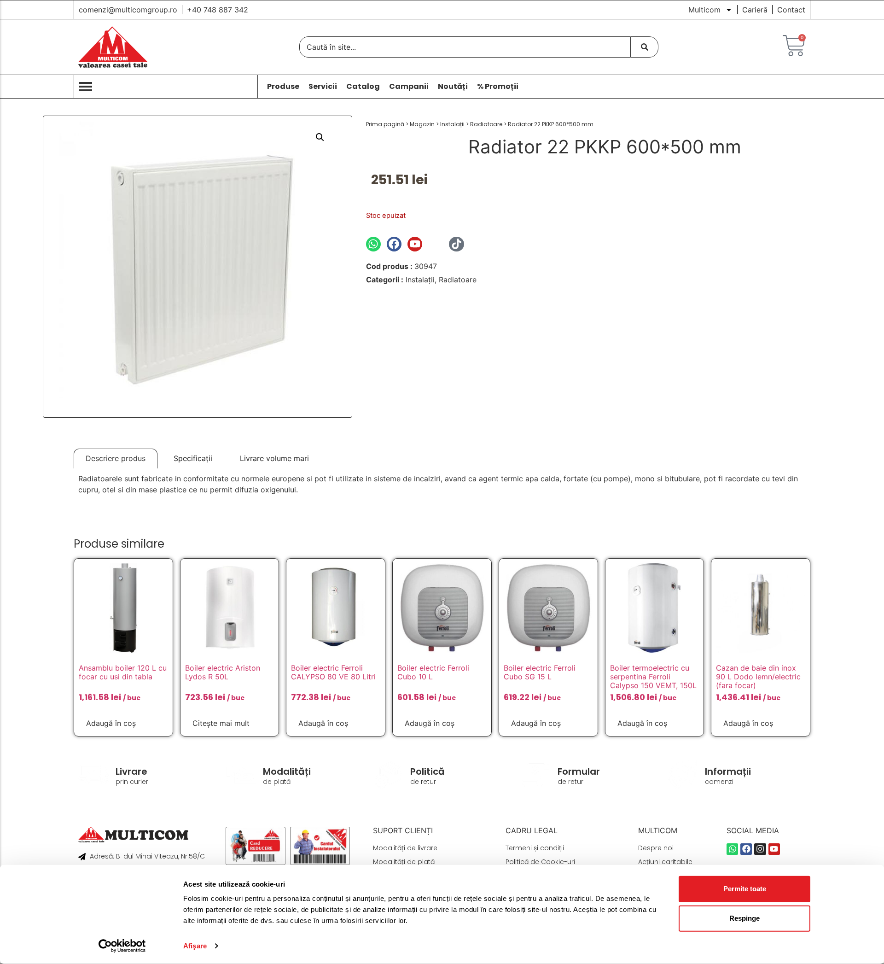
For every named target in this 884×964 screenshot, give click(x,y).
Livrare (131, 771)
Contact (791, 9)
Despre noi (656, 848)
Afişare (195, 946)
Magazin (422, 124)
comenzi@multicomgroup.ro (128, 9)
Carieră (755, 9)
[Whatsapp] (373, 244)
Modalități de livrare (405, 848)
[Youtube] (414, 244)
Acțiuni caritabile (665, 861)
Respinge (744, 918)
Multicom (704, 9)
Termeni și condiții (535, 848)
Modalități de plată (404, 861)
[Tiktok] (456, 244)
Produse (283, 86)
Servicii (322, 86)
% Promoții (497, 86)
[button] (320, 137)
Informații (728, 771)
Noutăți (453, 86)
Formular (579, 771)
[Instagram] (435, 244)
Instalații (452, 124)
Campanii (409, 86)
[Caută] (644, 47)
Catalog (363, 86)
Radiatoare (486, 124)
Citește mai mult (221, 723)
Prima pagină (385, 124)
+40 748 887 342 (217, 9)
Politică (427, 771)
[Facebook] (394, 244)
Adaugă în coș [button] (111, 723)
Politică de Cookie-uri (540, 861)
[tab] (115, 458)
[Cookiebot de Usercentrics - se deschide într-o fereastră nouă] (122, 946)
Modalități (287, 771)
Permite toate (744, 889)
